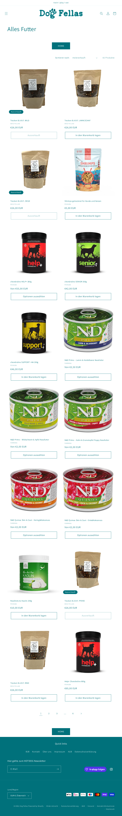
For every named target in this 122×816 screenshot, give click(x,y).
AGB (70, 751)
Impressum (59, 751)
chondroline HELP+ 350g (21, 282)
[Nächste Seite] (81, 713)
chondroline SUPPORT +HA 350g (24, 362)
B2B (27, 751)
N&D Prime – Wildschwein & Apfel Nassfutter (29, 440)
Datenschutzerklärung (85, 751)
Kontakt (36, 751)
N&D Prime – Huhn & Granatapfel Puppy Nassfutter (87, 440)
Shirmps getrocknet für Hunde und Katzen (83, 201)
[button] (6, 13)
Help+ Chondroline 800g (75, 681)
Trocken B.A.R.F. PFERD (75, 601)
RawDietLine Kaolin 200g (21, 601)
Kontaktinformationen (106, 806)
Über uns (47, 751)
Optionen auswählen (34, 296)
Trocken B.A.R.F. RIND (19, 683)
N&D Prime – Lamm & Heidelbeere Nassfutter (84, 360)
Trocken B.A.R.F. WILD (19, 120)
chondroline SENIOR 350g (76, 282)
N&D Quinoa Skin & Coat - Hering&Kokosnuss (30, 520)
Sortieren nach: (62, 57)
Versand (91, 806)
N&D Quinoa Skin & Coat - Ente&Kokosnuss (83, 520)
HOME (61, 45)
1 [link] (41, 713)
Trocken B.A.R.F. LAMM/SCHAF (77, 120)
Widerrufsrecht (52, 806)
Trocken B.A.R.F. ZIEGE (20, 201)
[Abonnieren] (57, 769)
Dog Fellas (24, 806)
